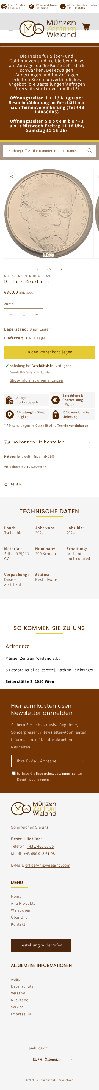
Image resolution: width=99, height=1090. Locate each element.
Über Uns (19, 917)
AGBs (15, 979)
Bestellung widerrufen (40, 945)
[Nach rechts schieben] (62, 269)
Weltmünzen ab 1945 (39, 456)
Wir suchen (21, 910)
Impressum (21, 1013)
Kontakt (18, 924)
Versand (18, 993)
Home (16, 896)
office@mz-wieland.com (47, 865)
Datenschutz (22, 986)
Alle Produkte (23, 903)
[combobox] (49, 151)
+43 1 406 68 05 (40, 846)
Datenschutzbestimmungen (57, 773)
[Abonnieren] (82, 761)
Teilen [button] (15, 484)
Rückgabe (19, 999)
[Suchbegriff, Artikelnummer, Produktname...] (90, 151)
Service (17, 1006)
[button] (11, 28)
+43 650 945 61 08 (39, 853)
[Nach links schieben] (37, 269)
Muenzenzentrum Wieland (55, 1080)
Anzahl (9, 303)
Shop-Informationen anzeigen (36, 380)
